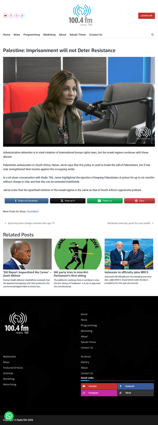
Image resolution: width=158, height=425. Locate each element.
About (62, 34)
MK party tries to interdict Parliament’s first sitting (71, 274)
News (17, 34)
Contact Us (95, 34)
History (85, 362)
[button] (9, 416)
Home (6, 34)
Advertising (9, 384)
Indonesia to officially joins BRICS (126, 272)
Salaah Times (78, 34)
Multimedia (9, 356)
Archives (86, 356)
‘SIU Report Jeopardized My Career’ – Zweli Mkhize (27, 274)
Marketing (49, 34)
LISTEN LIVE (146, 16)
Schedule (8, 373)
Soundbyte (32, 211)
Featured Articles (13, 367)
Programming (31, 34)
